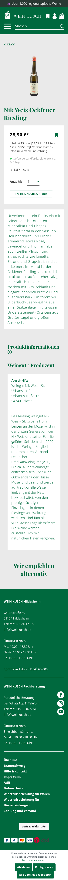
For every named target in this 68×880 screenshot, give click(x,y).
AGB (7, 783)
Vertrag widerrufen (34, 826)
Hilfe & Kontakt (15, 771)
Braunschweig (14, 766)
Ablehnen (23, 867)
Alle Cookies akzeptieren (35, 874)
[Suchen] (60, 26)
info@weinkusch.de (17, 630)
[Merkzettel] (45, 15)
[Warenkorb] (59, 15)
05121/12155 (25, 624)
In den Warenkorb (31, 194)
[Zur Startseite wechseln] (34, 15)
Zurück (9, 44)
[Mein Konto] (52, 15)
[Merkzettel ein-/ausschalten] (56, 135)
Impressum (12, 777)
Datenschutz (13, 788)
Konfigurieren (44, 867)
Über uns (10, 760)
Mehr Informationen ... (34, 860)
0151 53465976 (26, 709)
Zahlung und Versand (20, 811)
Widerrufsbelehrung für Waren (27, 794)
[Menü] (7, 26)
